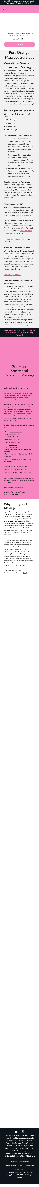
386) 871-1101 (24, 35)
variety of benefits (16, 432)
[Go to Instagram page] (23, 1131)
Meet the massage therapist (13, 487)
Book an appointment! (12, 275)
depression (16, 442)
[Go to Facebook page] (16, 1131)
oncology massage (20, 469)
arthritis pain (13, 445)
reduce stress (14, 434)
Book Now (19, 44)
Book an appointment (12, 239)
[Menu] (35, 9)
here (12, 198)
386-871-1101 (19, 1169)
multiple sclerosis (14, 447)
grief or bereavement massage (24, 472)
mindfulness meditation (12, 254)
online (12, 35)
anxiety (11, 439)
